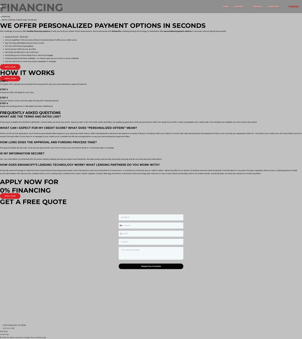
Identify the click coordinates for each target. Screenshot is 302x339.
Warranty (4, 331)
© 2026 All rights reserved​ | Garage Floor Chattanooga (23, 337)
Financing (4, 334)
